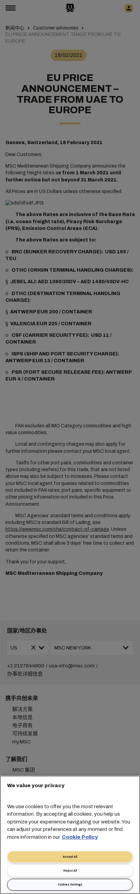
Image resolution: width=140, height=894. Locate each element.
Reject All (70, 870)
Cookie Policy (80, 837)
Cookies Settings (70, 884)
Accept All (70, 856)
